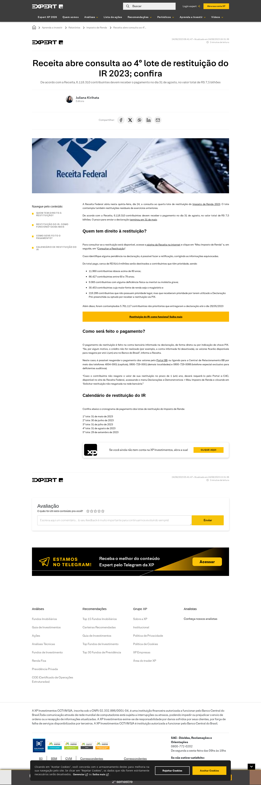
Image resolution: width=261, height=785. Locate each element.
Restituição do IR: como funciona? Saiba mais (155, 316)
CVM (68, 758)
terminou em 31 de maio (143, 219)
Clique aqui (208, 450)
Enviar (208, 520)
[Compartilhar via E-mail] (158, 120)
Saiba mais (99, 774)
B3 (41, 758)
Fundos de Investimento (47, 652)
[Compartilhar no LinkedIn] (148, 120)
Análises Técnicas (43, 644)
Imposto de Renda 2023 (206, 204)
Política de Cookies (145, 644)
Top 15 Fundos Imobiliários (100, 619)
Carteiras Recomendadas (99, 627)
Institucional (141, 627)
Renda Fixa (39, 661)
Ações (36, 636)
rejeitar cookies (172, 770)
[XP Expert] (47, 6)
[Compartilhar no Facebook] (121, 120)
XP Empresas (141, 652)
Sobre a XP (140, 619)
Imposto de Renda (96, 27)
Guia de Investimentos (46, 627)
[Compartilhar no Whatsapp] (139, 120)
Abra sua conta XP (216, 6)
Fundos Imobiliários (44, 619)
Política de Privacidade (148, 636)
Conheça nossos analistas (200, 619)
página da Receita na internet (163, 244)
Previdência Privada (45, 669)
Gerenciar (79, 774)
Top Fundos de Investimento (100, 644)
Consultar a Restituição (110, 248)
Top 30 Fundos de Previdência (102, 652)
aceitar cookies (209, 770)
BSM (54, 758)
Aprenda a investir (52, 27)
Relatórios (74, 27)
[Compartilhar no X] (130, 120)
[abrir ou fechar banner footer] (251, 767)
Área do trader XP (144, 661)
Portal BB (161, 360)
